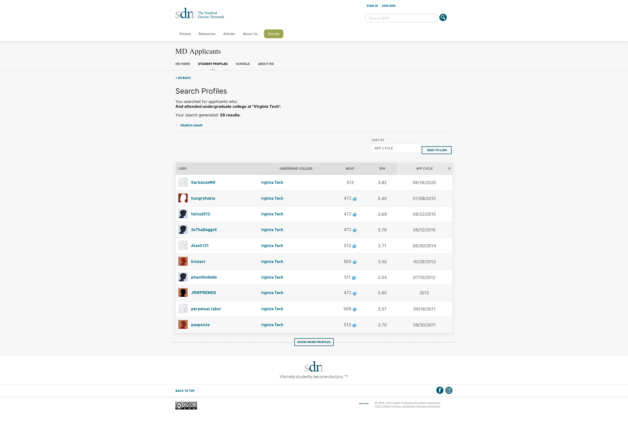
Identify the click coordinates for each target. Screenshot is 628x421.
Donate (273, 34)
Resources (207, 34)
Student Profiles (213, 64)
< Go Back (183, 78)
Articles (229, 34)
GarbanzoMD (202, 183)
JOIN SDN (388, 6)
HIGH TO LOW (437, 150)
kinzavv (197, 262)
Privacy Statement (404, 406)
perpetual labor (205, 309)
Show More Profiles (314, 342)
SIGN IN (372, 6)
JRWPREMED (203, 293)
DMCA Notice (383, 406)
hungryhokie (202, 199)
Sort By (378, 140)
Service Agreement (428, 406)
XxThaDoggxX (203, 230)
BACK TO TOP (185, 391)
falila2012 (200, 214)
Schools (243, 64)
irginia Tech (272, 183)
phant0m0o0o (203, 277)
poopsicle (199, 325)
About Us (250, 34)
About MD (266, 64)
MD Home (182, 64)
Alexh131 (199, 246)
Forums (185, 34)
